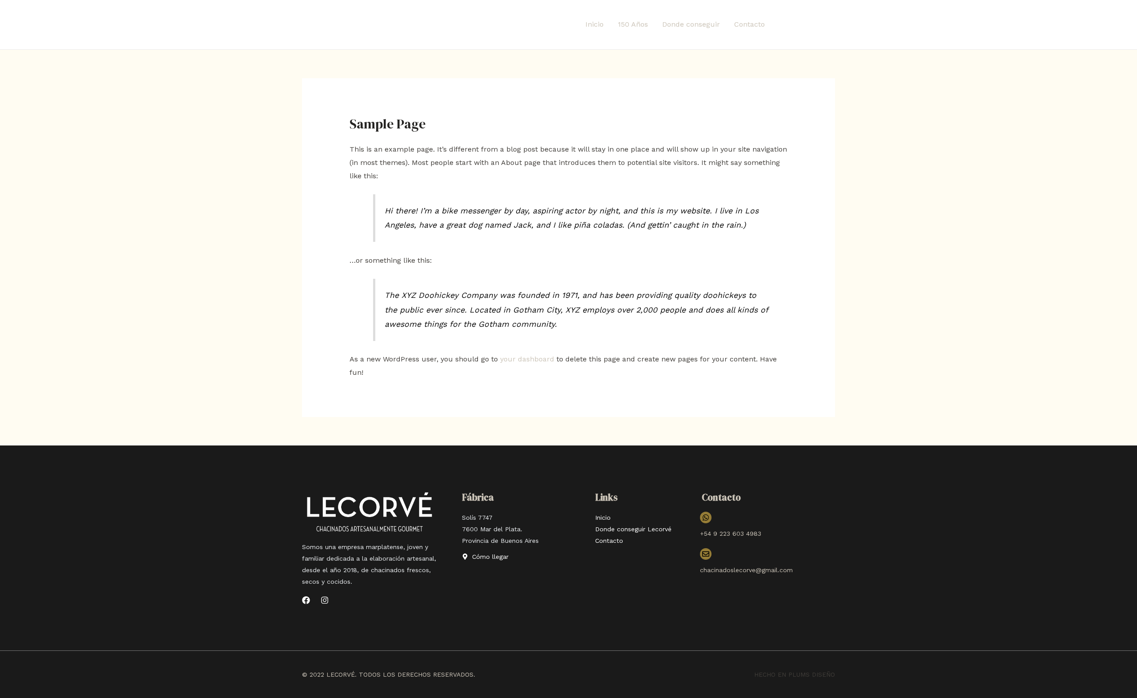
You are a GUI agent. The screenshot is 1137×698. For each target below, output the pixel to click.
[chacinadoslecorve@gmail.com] (706, 554)
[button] (808, 24)
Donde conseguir (691, 24)
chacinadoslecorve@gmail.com (746, 570)
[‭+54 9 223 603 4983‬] (706, 517)
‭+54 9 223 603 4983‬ (730, 533)
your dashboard (527, 359)
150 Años (633, 24)
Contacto (749, 24)
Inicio (594, 24)
